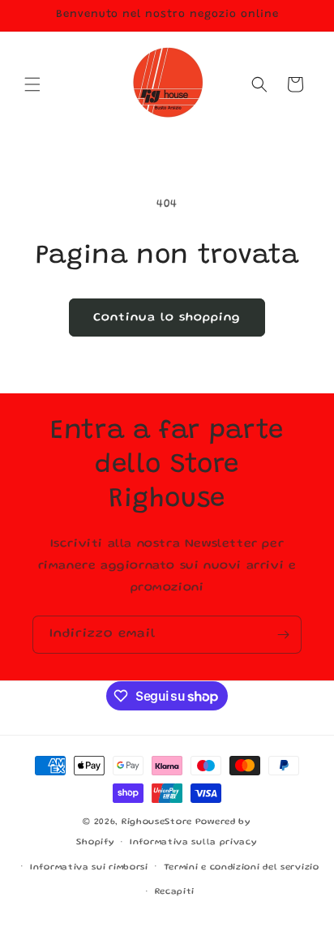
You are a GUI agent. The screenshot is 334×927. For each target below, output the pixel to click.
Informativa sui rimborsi (89, 868)
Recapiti (175, 892)
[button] (32, 84)
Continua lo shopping (167, 318)
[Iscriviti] (283, 635)
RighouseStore (157, 822)
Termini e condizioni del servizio (241, 868)
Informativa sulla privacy (194, 843)
